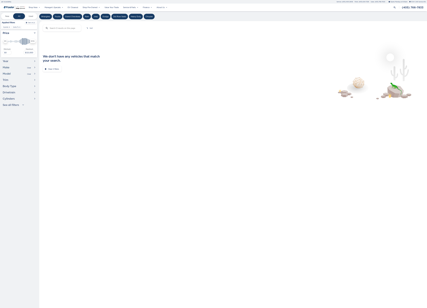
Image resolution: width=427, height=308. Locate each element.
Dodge (106, 16)
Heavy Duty (136, 16)
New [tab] (7, 16)
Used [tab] (31, 16)
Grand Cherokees (72, 16)
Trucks (57, 16)
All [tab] (19, 16)
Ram (87, 16)
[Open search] (394, 7)
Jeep (96, 16)
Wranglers (45, 16)
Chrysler (149, 16)
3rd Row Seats (119, 16)
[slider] (5, 41)
